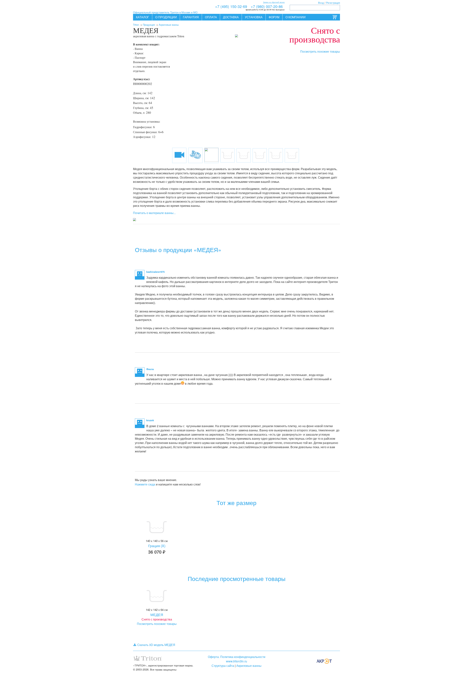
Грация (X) (156, 545)
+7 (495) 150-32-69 (231, 6)
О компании (295, 17)
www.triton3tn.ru (236, 661)
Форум (274, 17)
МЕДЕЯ (156, 614)
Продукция (149, 24)
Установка (254, 17)
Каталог (142, 17)
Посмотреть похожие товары (320, 51)
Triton (136, 24)
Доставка (231, 17)
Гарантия (191, 17)
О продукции (166, 17)
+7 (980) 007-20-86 (267, 6)
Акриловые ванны (169, 24)
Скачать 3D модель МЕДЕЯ (156, 645)
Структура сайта (223, 665)
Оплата (211, 17)
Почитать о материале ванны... (154, 213)
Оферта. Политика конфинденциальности (236, 657)
